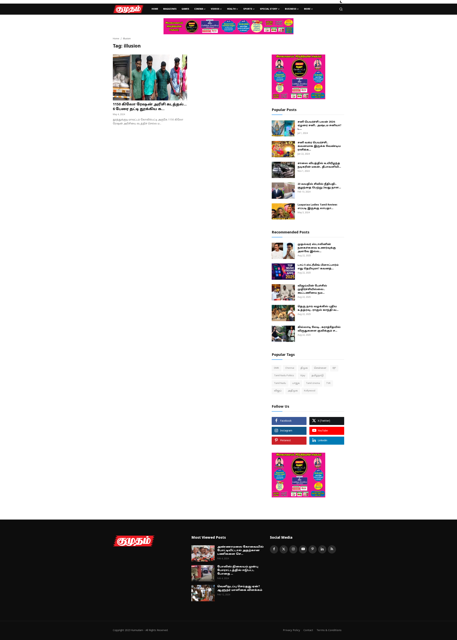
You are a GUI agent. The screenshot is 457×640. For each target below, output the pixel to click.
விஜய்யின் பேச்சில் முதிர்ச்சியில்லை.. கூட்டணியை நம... (312, 289)
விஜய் (278, 390)
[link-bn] (228, 26)
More (307, 9)
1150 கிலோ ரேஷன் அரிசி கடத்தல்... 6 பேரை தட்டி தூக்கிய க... (150, 106)
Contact (308, 630)
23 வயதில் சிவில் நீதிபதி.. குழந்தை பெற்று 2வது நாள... (319, 186)
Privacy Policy (291, 630)
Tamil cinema (313, 383)
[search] (341, 9)
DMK (276, 368)
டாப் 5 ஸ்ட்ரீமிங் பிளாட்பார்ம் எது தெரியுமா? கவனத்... (318, 267)
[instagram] (293, 549)
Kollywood (309, 390)
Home (155, 9)
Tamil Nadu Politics (284, 375)
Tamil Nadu (280, 383)
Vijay (302, 375)
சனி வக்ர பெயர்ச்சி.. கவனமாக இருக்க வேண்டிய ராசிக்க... (319, 146)
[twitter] (284, 549)
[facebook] (274, 549)
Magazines (170, 9)
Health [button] (231, 9)
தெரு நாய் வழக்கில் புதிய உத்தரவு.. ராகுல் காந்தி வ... (318, 308)
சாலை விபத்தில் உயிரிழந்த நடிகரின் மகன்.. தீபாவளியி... (319, 165)
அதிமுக (293, 390)
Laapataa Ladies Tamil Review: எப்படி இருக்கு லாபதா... (317, 206)
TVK (328, 383)
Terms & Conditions (329, 630)
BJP (334, 368)
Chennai (289, 368)
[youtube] (303, 549)
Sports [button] (247, 9)
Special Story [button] (268, 9)
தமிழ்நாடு (318, 375)
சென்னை (320, 368)
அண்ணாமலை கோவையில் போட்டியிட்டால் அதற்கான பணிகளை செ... (240, 550)
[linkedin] (322, 549)
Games (185, 9)
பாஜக (296, 383)
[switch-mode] (341, 2)
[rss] (332, 549)
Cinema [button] (198, 9)
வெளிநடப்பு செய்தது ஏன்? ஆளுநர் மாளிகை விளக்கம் (239, 588)
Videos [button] (215, 9)
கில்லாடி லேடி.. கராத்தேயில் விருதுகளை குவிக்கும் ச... (319, 329)
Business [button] (290, 9)
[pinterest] (312, 549)
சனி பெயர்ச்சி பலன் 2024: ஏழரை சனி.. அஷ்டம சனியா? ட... (319, 125)
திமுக (304, 368)
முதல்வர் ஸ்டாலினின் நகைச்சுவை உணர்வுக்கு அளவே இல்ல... (317, 248)
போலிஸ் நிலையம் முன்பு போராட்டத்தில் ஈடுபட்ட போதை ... (237, 570)
